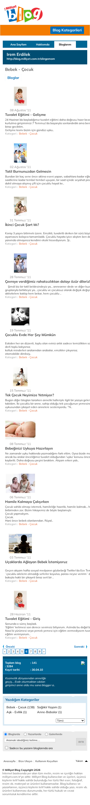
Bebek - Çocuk (28, 133)
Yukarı (79, 761)
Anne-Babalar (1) (49, 712)
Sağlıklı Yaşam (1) (49, 707)
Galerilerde (55, 734)
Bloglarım (65, 44)
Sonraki (79, 646)
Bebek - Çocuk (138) (20, 707)
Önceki (10, 646)
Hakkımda (42, 44)
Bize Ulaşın (25, 761)
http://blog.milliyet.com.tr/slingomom (31, 58)
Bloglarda (14, 734)
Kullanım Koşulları (46, 761)
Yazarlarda (34, 734)
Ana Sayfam (18, 44)
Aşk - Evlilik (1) (16, 712)
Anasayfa (9, 761)
